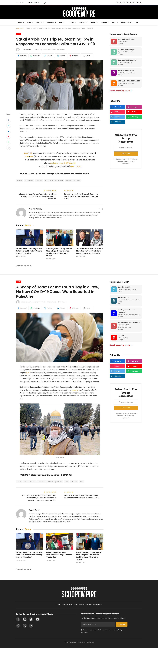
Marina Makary (27, 49)
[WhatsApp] (8, 142)
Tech (114, 22)
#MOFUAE (28, 153)
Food (61, 22)
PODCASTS (20, 3)
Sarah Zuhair (27, 302)
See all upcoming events (121, 91)
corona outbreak (29, 482)
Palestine (74, 482)
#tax (27, 156)
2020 (19, 482)
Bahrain (19, 180)
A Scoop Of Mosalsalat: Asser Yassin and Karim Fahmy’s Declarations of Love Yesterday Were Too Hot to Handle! (39, 497)
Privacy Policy (130, 161)
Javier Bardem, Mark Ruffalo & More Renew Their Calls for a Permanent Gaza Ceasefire (89, 250)
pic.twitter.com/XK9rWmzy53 (63, 163)
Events (39, 22)
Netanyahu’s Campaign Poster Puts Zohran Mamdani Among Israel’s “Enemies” (29, 250)
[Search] (137, 22)
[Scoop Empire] (78, 12)
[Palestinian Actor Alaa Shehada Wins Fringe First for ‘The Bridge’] (59, 541)
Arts (29, 22)
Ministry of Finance (56, 180)
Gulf (46, 180)
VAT (78, 180)
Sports (104, 22)
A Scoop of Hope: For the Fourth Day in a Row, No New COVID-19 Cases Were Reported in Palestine (37, 196)
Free (66, 482)
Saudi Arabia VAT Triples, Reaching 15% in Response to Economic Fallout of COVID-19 (81, 496)
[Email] (8, 147)
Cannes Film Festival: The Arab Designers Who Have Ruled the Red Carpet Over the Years (81, 196)
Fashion (82, 22)
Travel (71, 22)
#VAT (32, 156)
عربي (44, 3)
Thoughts (125, 22)
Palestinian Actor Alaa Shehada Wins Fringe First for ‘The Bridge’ (59, 554)
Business (50, 22)
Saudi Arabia (70, 180)
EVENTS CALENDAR (33, 3)
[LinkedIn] (8, 131)
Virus (81, 482)
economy (39, 180)
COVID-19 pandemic (55, 482)
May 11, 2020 (75, 166)
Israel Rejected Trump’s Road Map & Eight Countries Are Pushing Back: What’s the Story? (59, 252)
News (20, 22)
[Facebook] (8, 120)
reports (75, 390)
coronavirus (29, 180)
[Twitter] (8, 125)
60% (27, 373)
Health (93, 22)
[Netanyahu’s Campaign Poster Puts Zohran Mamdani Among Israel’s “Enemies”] (29, 237)
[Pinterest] (8, 136)
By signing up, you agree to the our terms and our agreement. (126, 161)
